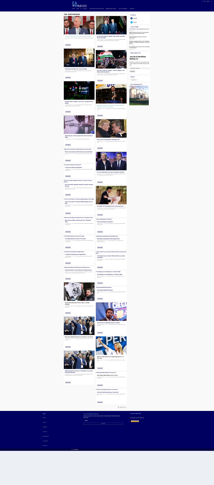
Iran (78, 8)
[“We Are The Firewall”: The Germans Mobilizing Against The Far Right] (79, 199)
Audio (76, 187)
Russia (84, 139)
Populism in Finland (119, 394)
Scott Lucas (68, 139)
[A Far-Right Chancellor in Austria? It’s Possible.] (79, 236)
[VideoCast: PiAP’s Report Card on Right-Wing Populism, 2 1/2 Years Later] (111, 345)
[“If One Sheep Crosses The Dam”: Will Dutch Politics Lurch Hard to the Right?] (111, 252)
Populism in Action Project (97, 8)
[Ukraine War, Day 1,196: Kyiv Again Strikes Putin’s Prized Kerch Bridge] (79, 124)
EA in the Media (123, 8)
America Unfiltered (111, 8)
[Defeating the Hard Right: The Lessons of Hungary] (79, 58)
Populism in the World (84, 38)
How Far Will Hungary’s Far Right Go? (105, 221)
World (85, 8)
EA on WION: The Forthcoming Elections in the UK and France (110, 206)
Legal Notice (45, 426)
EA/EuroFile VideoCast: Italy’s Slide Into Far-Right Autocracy (78, 270)
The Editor (44, 422)
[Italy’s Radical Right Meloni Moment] (111, 287)
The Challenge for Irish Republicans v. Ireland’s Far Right (109, 274)
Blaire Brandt (68, 104)
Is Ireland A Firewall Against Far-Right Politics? (75, 254)
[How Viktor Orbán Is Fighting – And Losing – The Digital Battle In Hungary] (79, 90)
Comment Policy (45, 440)
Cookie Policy (45, 445)
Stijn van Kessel (68, 338)
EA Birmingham (80, 70)
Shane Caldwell (100, 276)
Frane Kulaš (68, 240)
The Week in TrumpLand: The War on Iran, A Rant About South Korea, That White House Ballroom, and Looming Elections (139, 42)
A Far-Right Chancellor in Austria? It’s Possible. (75, 238)
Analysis (76, 70)
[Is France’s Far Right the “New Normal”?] (79, 165)
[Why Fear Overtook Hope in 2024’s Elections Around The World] (79, 149)
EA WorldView (76, 449)
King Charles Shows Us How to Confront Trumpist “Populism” (78, 36)
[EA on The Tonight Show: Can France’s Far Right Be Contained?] (111, 161)
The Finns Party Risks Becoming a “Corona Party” (108, 392)
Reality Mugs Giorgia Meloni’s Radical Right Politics (108, 238)
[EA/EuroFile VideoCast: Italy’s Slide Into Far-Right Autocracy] (79, 267)
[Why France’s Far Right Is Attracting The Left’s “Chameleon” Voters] (79, 217)
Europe (84, 70)
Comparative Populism (80, 306)
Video (110, 40)
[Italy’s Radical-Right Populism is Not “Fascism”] (111, 372)
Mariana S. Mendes (101, 324)
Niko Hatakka (100, 394)
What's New (74, 106)
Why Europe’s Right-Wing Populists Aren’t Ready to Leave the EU (79, 336)
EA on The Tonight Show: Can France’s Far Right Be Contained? (110, 172)
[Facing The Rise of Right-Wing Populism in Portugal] (111, 311)
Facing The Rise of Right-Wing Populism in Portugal (108, 322)
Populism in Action (77, 38)
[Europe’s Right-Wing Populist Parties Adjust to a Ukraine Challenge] (79, 291)
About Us (44, 417)
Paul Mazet (67, 169)
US (81, 8)
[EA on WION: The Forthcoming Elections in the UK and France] (111, 195)
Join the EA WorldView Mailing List (138, 58)
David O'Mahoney (68, 256)
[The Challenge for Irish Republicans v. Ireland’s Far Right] (111, 272)
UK (88, 38)
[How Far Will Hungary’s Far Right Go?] (111, 219)
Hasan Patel (68, 38)
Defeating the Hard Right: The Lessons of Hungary (76, 69)
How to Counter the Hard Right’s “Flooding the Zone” (108, 139)
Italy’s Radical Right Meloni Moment (105, 290)
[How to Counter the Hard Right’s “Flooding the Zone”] (111, 128)
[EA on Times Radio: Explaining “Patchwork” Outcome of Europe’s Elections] (79, 181)
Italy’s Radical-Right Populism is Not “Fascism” (107, 375)
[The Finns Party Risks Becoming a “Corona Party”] (111, 389)
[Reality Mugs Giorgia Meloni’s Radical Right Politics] (111, 236)
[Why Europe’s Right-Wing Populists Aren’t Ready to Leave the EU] (79, 326)
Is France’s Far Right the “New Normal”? (73, 167)
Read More (68, 45)
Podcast (132, 8)
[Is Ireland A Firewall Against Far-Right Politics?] (79, 252)
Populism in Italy (74, 273)
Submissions (45, 431)
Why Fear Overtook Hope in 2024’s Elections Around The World (78, 151)
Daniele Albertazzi (69, 306)
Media (91, 187)
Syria (73, 8)
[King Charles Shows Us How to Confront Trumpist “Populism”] (79, 25)
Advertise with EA (46, 436)
